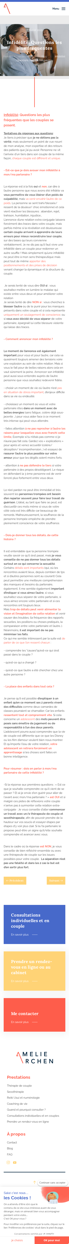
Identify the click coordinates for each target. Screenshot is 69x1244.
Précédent (17, 880)
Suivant (54, 880)
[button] (59, 8)
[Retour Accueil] (7, 9)
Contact (12, 1142)
